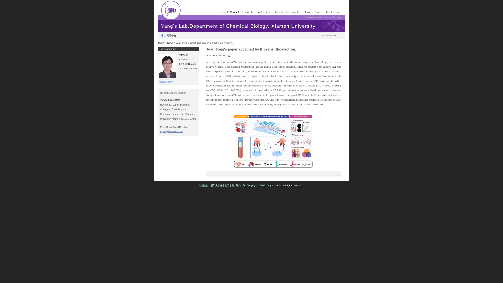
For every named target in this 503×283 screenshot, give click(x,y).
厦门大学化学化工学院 (222, 185)
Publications (263, 12)
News (233, 12)
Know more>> (166, 82)
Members (281, 12)
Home (222, 12)
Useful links (333, 12)
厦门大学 (240, 185)
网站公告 (171, 35)
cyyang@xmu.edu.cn (171, 131)
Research (247, 12)
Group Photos (313, 12)
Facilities (296, 12)
